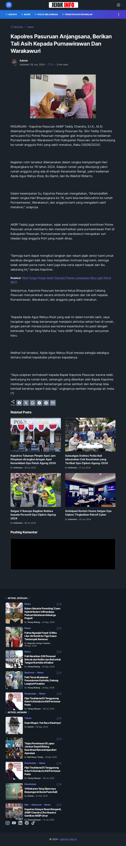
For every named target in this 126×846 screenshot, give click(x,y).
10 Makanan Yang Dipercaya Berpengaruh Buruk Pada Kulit (40, 790)
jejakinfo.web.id (68, 839)
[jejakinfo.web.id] (63, 5)
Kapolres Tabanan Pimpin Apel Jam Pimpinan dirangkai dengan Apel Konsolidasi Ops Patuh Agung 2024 (33, 459)
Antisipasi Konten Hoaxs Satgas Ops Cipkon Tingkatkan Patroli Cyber (88, 512)
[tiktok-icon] (33, 823)
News (27, 603)
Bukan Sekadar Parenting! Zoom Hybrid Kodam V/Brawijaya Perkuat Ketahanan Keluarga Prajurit (42, 613)
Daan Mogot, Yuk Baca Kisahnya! (42, 722)
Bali (26, 804)
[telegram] (39, 403)
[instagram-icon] (8, 823)
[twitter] (26, 403)
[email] (53, 403)
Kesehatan (30, 693)
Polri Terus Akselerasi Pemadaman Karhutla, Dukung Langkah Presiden (41, 680)
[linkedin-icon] (20, 823)
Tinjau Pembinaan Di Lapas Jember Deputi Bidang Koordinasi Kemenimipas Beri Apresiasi (40, 748)
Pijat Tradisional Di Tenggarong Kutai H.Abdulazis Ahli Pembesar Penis (42, 701)
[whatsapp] (33, 403)
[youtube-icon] (14, 823)
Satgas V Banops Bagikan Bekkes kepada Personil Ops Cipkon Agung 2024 (33, 514)
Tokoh (28, 718)
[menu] (9, 5)
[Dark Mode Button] (118, 5)
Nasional (29, 672)
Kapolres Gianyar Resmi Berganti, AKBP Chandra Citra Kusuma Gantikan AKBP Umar (42, 812)
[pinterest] (46, 403)
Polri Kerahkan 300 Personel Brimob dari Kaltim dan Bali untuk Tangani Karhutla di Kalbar (42, 659)
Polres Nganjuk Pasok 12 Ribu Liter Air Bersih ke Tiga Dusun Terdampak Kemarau (40, 636)
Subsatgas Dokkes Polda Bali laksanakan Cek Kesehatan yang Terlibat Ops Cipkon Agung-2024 (86, 459)
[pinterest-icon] (27, 823)
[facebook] (19, 403)
